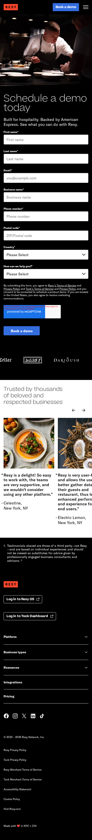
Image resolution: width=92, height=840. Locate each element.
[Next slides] (83, 410)
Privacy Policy (12, 288)
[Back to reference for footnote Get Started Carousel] (21, 560)
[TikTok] (42, 716)
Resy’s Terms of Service (62, 285)
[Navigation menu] (86, 7)
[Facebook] (6, 716)
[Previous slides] (74, 410)
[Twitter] (24, 716)
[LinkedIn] (33, 716)
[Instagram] (15, 716)
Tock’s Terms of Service (40, 288)
